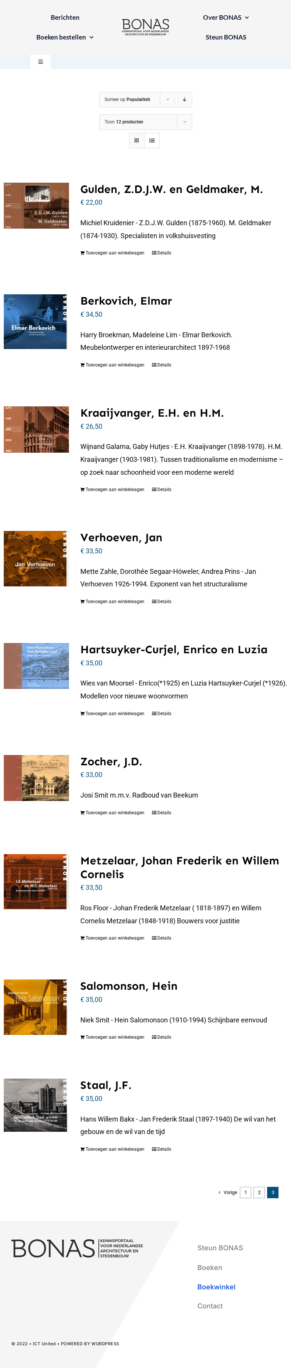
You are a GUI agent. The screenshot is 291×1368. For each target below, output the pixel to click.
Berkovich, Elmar (126, 301)
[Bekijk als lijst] (151, 140)
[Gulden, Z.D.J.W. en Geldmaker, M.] (36, 206)
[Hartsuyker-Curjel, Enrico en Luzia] (36, 666)
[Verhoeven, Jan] (36, 558)
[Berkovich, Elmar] (36, 321)
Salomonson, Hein (129, 986)
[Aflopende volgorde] (184, 99)
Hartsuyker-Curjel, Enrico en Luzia (174, 649)
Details (164, 253)
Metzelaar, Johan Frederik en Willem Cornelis (179, 867)
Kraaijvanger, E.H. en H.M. (152, 413)
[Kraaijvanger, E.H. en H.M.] (36, 429)
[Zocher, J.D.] (36, 778)
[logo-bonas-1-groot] (145, 22)
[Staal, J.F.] (36, 1105)
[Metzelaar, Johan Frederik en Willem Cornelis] (36, 881)
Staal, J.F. (105, 1085)
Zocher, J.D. (111, 761)
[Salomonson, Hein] (36, 1007)
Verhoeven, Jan (121, 537)
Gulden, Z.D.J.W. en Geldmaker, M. (171, 189)
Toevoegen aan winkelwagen (115, 253)
